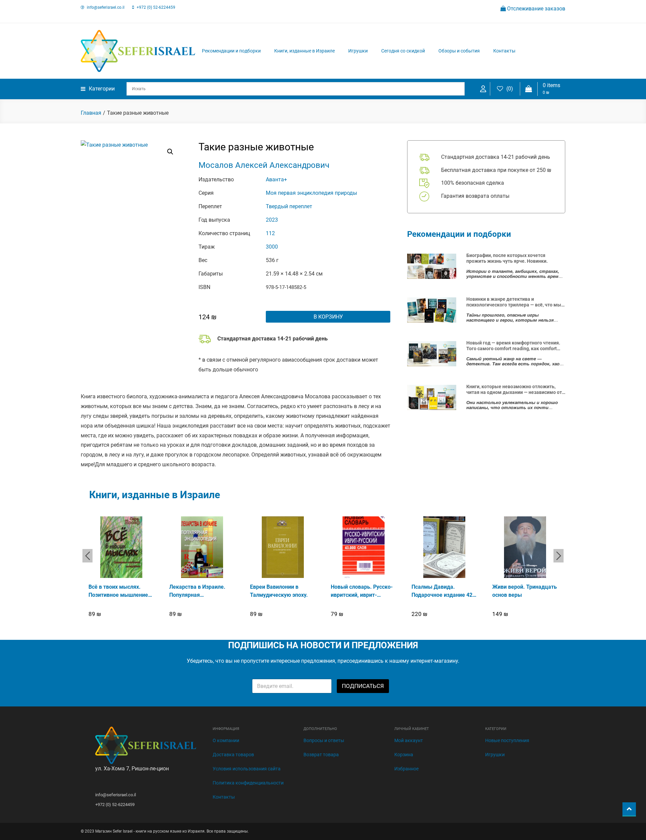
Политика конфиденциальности (248, 783)
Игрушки (358, 50)
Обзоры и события (459, 50)
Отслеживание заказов (535, 8)
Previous (87, 555)
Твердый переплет (289, 206)
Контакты (504, 50)
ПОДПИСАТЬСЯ (363, 686)
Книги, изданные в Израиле (304, 50)
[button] (170, 152)
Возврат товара (321, 754)
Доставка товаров (233, 754)
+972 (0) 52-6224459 (156, 7)
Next (558, 555)
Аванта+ (276, 179)
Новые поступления (507, 740)
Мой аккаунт (408, 740)
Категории (102, 88)
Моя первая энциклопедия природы (311, 193)
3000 (272, 247)
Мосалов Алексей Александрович (264, 165)
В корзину (328, 317)
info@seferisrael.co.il (105, 7)
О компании (226, 740)
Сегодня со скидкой (403, 50)
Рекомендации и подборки (231, 50)
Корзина (403, 754)
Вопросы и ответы (323, 740)
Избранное (406, 768)
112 (270, 233)
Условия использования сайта (247, 768)
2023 (272, 220)
